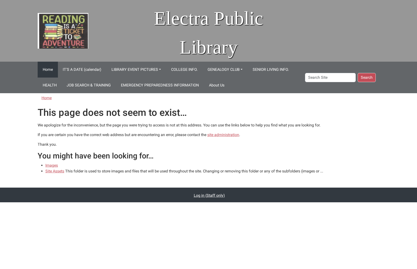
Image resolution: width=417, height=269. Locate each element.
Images (51, 165)
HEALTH (50, 85)
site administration (223, 134)
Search (367, 77)
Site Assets (54, 171)
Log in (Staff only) (209, 195)
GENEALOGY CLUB (224, 69)
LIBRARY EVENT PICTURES (134, 69)
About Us (216, 85)
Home (48, 69)
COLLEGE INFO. (184, 69)
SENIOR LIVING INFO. (271, 69)
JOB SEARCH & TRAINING (89, 85)
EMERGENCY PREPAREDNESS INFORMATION (160, 85)
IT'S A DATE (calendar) (82, 69)
